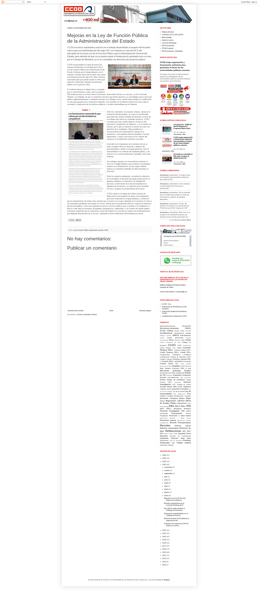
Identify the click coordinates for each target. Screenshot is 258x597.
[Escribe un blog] (72, 220)
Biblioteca (178, 340)
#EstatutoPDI (186, 326)
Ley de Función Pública (81, 230)
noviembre (168, 467)
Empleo (187, 371)
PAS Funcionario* (168, 46)
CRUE (170, 364)
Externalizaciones (173, 377)
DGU (182, 366)
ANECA (176, 335)
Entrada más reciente (75, 311)
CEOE (179, 345)
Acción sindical (166, 331)
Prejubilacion (164, 416)
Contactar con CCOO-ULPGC (173, 35)
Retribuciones (173, 431)
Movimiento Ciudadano (169, 398)
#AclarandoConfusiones (167, 326)
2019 (164, 540)
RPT (184, 431)
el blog (188, 368)
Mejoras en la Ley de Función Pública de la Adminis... (175, 499)
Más (184, 134)
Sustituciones (164, 440)
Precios (188, 413)
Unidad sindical (184, 443)
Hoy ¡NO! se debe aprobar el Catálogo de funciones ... (174, 509)
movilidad (170, 396)
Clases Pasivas (165, 348)
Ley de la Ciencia (178, 391)
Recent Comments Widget (183, 220)
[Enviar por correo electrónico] (69, 220)
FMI (182, 377)
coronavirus (178, 361)
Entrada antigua (145, 311)
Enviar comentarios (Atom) (87, 314)
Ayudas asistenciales (175, 338)
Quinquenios (181, 420)
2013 (164, 558)
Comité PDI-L (185, 352)
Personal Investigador (170, 411)
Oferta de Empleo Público (175, 402)
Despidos (176, 366)
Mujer (188, 398)
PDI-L (168, 409)
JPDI (175, 387)
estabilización (180, 373)
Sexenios (164, 436)
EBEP (182, 368)
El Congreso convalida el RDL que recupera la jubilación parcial (182, 156)
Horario (162, 380)
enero (166, 495)
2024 (164, 461)
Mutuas (162, 401)
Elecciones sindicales (170, 371)
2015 (164, 552)
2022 (164, 530)
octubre (167, 470)
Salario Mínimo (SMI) (170, 433)
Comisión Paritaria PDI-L (182, 350)
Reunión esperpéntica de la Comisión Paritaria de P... (174, 504)
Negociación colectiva (96, 230)
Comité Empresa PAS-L (169, 352)
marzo (166, 489)
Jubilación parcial (165, 389)
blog (183, 340)
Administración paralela (182, 333)
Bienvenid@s (167, 37)
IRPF (173, 384)
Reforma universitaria (169, 428)
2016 (164, 549)
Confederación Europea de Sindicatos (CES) (175, 357)
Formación (187, 377)
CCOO (172, 345)
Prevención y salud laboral (180, 416)
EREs (173, 373)
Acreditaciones (166, 333)
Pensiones (178, 409)
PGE (183, 411)
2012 (164, 562)
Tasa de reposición (176, 440)
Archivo (162, 338)
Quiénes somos (167, 40)
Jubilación (187, 387)
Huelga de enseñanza (176, 380)
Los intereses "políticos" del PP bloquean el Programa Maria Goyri (182, 126)
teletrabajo (187, 440)
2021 (164, 533)
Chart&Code (187, 345)
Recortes (165, 425)
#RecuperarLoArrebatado (169, 328)
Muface (182, 398)
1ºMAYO (188, 328)
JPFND (180, 387)
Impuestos (177, 382)
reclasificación (164, 422)
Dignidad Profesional (172, 368)
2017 (164, 546)
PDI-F (162, 409)
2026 (164, 455)
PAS (171, 406)
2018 (164, 543)
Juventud (184, 389)
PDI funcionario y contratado (172, 51)
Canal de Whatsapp (169, 43)
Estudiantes (177, 375)
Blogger (167, 580)
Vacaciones (163, 445)
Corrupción (187, 361)
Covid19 (163, 364)
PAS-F (106, 230)
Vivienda (170, 445)
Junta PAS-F (176, 389)
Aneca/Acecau (185, 335)
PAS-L (183, 406)
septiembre (168, 473)
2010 (164, 565)
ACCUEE (188, 331)
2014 (164, 555)
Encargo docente (165, 373)
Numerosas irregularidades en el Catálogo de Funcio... (176, 514)
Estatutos (169, 375)
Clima (174, 348)
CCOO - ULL (166, 304)
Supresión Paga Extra (181, 438)
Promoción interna (168, 420)
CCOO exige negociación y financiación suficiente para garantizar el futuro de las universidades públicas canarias (183, 141)
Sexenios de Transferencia (180, 436)
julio (165, 477)
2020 (164, 537)
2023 (164, 464)
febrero (166, 492)
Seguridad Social (184, 433)
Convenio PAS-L (168, 361)
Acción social (179, 331)
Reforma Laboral (183, 426)
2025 (164, 458)
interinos (187, 382)
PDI (189, 406)
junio (166, 480)
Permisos (187, 409)
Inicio (111, 311)
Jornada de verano (184, 384)
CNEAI (179, 348)
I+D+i (170, 382)
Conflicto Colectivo (166, 359)
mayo (166, 483)
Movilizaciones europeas (182, 396)
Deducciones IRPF (166, 366)
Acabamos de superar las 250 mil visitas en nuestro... (176, 524)
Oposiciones (182, 403)
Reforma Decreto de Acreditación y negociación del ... (176, 519)
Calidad (188, 340)
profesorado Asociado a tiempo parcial (175, 418)
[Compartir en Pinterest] (80, 220)
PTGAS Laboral (167, 48)
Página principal (168, 32)
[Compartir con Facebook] (77, 220)
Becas (171, 340)
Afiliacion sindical (165, 335)
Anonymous (164, 175)
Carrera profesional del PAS (170, 342)
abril (165, 486)
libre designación (179, 394)
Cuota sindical (185, 363)
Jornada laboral (166, 387)
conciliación (187, 354)
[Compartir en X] (75, 220)
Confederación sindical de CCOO (174, 316)
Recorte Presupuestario (180, 422)
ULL (173, 443)
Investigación (165, 384)
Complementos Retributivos (170, 354)
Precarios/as (176, 413)
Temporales (165, 443)
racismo (188, 420)
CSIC (176, 363)
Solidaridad (164, 438)
